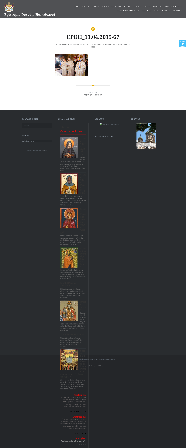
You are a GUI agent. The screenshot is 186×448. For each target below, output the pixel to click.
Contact (177, 11)
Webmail (166, 11)
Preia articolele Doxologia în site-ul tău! (73, 443)
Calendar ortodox (71, 131)
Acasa (77, 7)
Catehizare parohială (128, 11)
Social (147, 7)
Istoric (85, 7)
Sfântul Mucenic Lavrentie (68, 284)
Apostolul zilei (80, 394)
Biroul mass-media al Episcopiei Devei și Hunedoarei (90, 44)
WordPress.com (109, 359)
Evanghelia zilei (79, 416)
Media (157, 11)
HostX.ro (43, 150)
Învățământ (124, 7)
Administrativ (109, 7)
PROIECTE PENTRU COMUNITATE (167, 7)
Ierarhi (95, 7)
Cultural (137, 7)
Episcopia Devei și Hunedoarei (29, 14)
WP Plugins (101, 366)
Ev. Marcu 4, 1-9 (80, 433)
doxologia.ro (80, 438)
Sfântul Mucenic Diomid (72, 334)
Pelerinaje (146, 11)
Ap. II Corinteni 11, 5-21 (77, 411)
